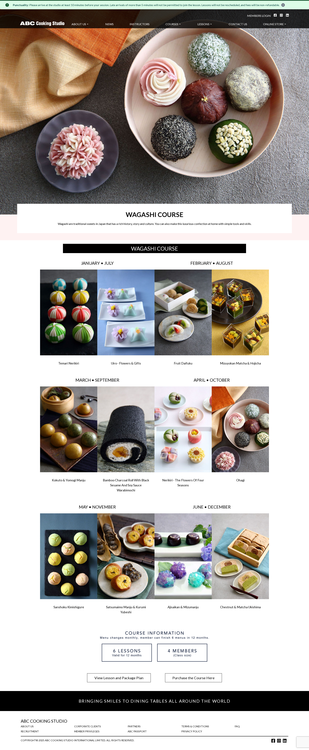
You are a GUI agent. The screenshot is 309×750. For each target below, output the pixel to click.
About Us (79, 24)
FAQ (237, 726)
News (109, 24)
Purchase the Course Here (193, 678)
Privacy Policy (191, 731)
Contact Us (238, 24)
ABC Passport (137, 731)
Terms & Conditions (195, 726)
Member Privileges (86, 731)
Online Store (273, 24)
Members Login (259, 15)
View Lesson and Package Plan (118, 678)
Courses (172, 24)
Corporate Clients (87, 726)
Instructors (139, 24)
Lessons (203, 24)
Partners (134, 726)
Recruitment (30, 731)
